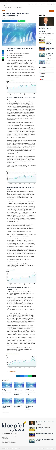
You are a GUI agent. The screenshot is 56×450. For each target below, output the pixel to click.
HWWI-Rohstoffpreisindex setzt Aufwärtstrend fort (6, 391)
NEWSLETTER (37, 4)
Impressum (47, 448)
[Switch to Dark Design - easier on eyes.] (53, 4)
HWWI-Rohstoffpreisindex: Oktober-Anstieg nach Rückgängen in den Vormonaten (18, 392)
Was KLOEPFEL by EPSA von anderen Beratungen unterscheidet (49, 41)
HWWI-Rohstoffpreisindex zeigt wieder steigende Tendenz (30, 391)
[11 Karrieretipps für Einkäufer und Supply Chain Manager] (42, 55)
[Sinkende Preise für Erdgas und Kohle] (19, 401)
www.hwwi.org (13, 371)
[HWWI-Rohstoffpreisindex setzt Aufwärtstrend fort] (7, 385)
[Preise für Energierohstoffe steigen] (31, 401)
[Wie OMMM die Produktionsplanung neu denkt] (42, 49)
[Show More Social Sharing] (27, 21)
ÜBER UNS (43, 4)
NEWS (32, 4)
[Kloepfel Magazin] (5, 4)
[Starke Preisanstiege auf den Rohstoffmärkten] (19, 34)
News (38, 448)
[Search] (53, 1)
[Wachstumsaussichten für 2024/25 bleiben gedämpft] (7, 401)
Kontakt (42, 448)
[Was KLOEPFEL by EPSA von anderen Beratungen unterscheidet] (42, 41)
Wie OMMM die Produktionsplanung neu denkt (50, 48)
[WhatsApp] (3, 58)
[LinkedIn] (3, 51)
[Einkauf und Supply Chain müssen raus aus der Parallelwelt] (46, 21)
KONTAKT (48, 4)
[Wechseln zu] (51, 4)
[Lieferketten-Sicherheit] (42, 62)
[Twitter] (3, 55)
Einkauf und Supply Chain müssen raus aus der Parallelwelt (45, 30)
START (28, 4)
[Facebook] (3, 53)
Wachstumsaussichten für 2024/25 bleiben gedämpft (7, 406)
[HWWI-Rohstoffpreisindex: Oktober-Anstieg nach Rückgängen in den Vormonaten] (19, 385)
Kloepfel (4, 18)
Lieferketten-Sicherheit (48, 61)
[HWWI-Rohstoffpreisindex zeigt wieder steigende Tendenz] (31, 385)
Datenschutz (52, 448)
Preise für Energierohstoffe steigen (29, 406)
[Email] (3, 60)
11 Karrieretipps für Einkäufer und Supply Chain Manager (49, 55)
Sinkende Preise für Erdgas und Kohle (18, 406)
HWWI (3, 10)
